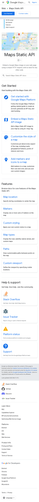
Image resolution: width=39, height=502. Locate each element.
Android (4, 427)
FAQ (3, 409)
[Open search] (29, 2)
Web (4, 8)
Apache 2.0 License (31, 370)
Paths (6, 248)
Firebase (4, 475)
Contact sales (23, 13)
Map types (9, 234)
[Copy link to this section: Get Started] (19, 86)
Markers (7, 208)
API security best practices (10, 416)
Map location (10, 196)
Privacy (10, 492)
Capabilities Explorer (8, 412)
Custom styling (11, 222)
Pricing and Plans (7, 446)
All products (5, 484)
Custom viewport (12, 263)
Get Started (8, 13)
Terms (4, 492)
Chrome (4, 471)
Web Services (6, 437)
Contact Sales (6, 449)
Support (7, 351)
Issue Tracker (10, 316)
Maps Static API (16, 8)
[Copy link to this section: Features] (15, 184)
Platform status (11, 334)
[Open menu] (3, 2)
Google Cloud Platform (9, 478)
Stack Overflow (11, 299)
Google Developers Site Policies (22, 372)
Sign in (34, 2)
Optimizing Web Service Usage (11, 419)
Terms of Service (7, 455)
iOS (3, 431)
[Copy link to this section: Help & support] (23, 282)
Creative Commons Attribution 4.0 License (24, 368)
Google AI (5, 481)
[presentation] (19, 86)
